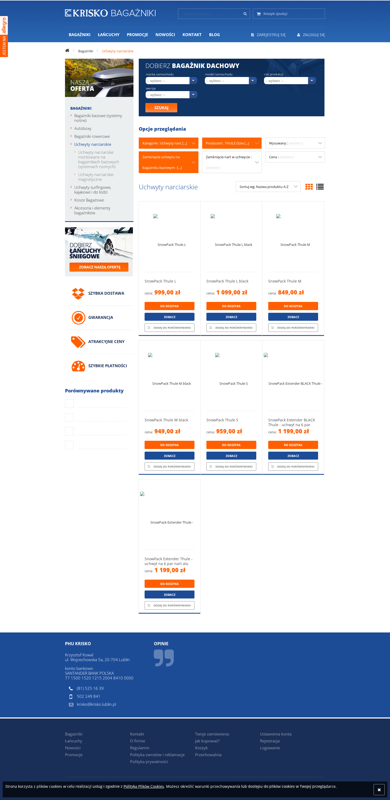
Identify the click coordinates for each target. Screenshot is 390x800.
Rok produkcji (273, 74)
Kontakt (137, 734)
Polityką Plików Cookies (144, 786)
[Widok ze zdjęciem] (309, 187)
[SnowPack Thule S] (231, 375)
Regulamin (139, 747)
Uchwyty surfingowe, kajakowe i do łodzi (92, 190)
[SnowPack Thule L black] (231, 237)
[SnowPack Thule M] (293, 237)
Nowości (73, 747)
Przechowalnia (208, 754)
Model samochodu (218, 74)
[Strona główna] (110, 11)
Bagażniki (81, 108)
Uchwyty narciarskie (92, 144)
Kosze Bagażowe (89, 200)
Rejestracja (270, 740)
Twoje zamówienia (212, 734)
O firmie (137, 740)
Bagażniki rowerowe (92, 136)
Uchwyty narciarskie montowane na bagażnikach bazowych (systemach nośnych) (98, 159)
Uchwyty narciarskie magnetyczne (96, 177)
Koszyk (201, 747)
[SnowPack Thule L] (169, 237)
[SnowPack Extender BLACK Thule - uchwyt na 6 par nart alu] (293, 375)
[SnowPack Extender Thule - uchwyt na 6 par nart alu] (169, 514)
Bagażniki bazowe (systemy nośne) (98, 118)
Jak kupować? (207, 740)
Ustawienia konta (276, 734)
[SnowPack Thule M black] (169, 375)
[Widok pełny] (320, 187)
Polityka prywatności (149, 761)
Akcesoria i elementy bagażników (92, 210)
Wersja (151, 88)
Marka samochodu (160, 74)
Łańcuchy (73, 740)
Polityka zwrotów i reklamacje (157, 754)
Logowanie (270, 747)
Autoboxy (82, 128)
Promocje (74, 754)
